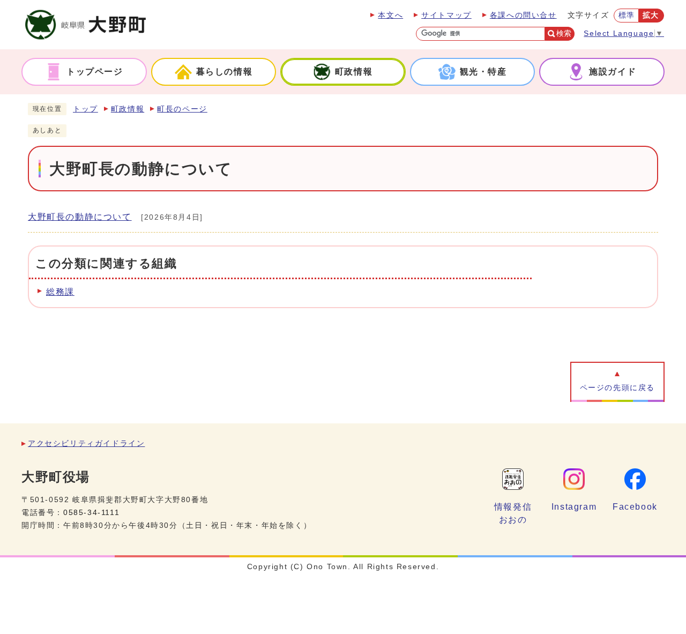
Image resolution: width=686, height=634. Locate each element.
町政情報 (127, 109)
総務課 (60, 291)
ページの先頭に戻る (617, 388)
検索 (563, 33)
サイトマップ (446, 15)
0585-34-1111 (91, 513)
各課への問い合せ (523, 15)
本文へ (390, 15)
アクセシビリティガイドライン (86, 443)
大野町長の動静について (80, 216)
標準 (626, 15)
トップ (85, 109)
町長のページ (182, 109)
